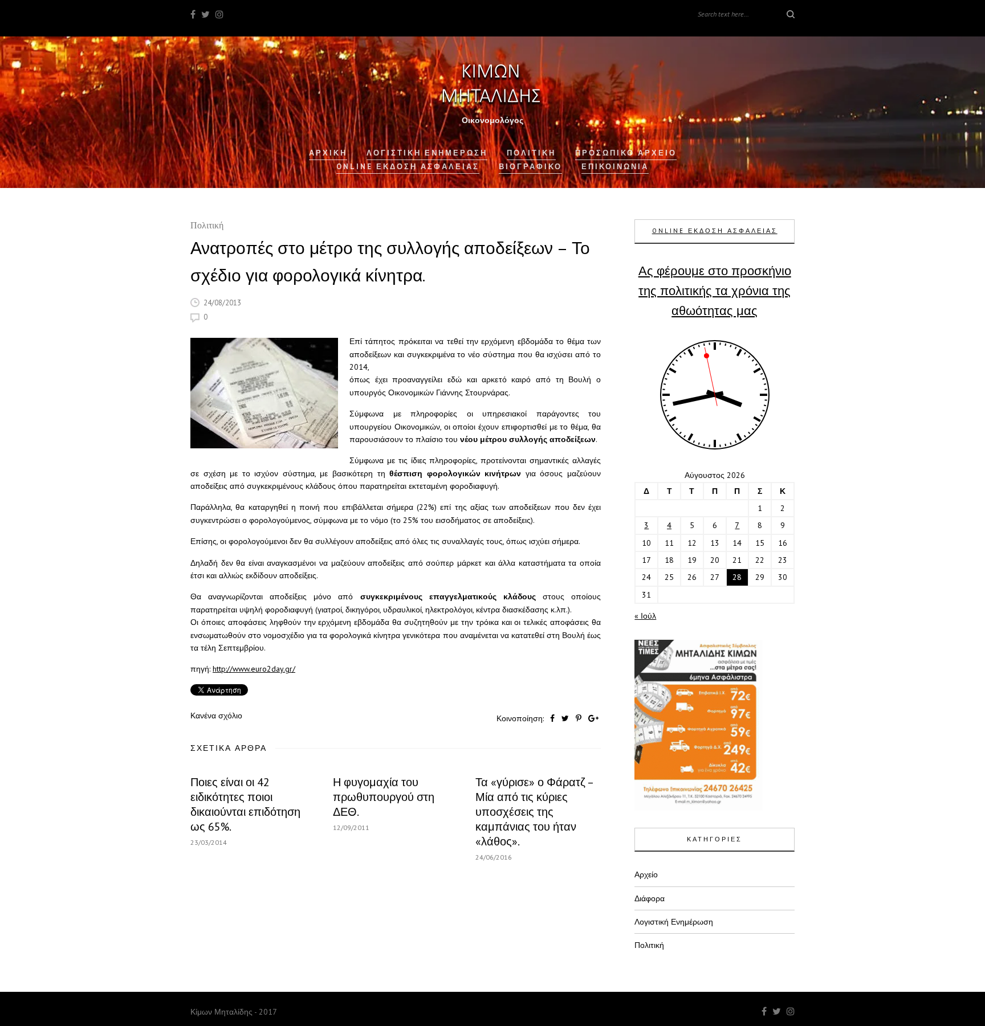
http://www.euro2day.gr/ (254, 669)
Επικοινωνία (615, 166)
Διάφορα (649, 898)
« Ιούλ (645, 616)
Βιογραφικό (530, 166)
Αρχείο (646, 874)
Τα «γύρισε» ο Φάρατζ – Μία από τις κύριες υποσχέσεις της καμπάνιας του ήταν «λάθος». (534, 812)
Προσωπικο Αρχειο (626, 153)
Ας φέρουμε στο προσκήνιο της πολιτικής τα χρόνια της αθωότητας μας (714, 290)
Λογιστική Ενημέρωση (427, 153)
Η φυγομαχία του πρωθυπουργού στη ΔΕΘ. (383, 797)
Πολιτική (206, 226)
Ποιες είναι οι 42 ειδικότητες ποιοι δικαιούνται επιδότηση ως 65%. (245, 804)
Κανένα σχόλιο (216, 715)
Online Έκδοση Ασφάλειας (407, 166)
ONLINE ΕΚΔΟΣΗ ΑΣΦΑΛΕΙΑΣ (715, 231)
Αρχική (328, 153)
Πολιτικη (531, 153)
